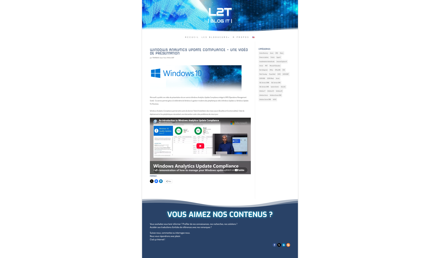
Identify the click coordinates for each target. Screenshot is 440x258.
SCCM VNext (270, 78)
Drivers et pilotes (263, 57)
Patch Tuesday (263, 74)
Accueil (192, 37)
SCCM (279, 74)
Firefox (272, 57)
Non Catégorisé (263, 70)
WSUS (274, 99)
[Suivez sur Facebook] (274, 245)
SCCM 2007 (286, 74)
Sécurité (283, 87)
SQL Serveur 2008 (264, 82)
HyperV (279, 57)
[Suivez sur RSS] (288, 245)
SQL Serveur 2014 (275, 82)
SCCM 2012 (262, 78)
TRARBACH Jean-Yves (159, 58)
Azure (271, 53)
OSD (284, 70)
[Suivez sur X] (279, 245)
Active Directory (263, 53)
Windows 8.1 (270, 91)
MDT (266, 66)
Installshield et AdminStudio (266, 61)
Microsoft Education (275, 66)
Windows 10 (279, 91)
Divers (281, 53)
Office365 (277, 70)
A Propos (241, 37)
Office (271, 70)
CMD (276, 53)
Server (277, 78)
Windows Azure (263, 95)
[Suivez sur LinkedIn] (284, 245)
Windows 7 (262, 91)
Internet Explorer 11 (282, 61)
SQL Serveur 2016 (264, 87)
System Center (275, 87)
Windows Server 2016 (265, 99)
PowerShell (272, 74)
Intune (261, 66)
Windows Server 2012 (275, 95)
